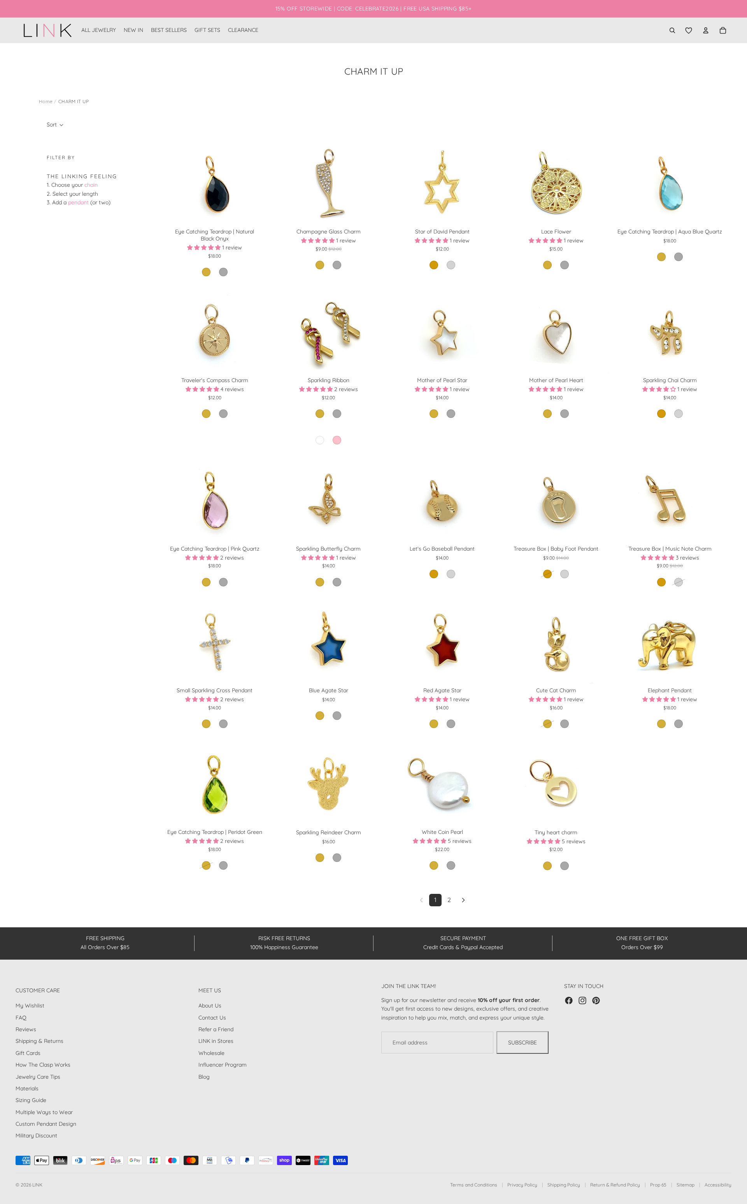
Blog (204, 1076)
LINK (37, 1185)
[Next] (463, 900)
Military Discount (36, 1135)
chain (91, 184)
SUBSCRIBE (522, 1042)
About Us (209, 1005)
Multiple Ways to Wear (44, 1112)
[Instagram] (582, 1000)
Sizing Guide (31, 1100)
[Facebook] (568, 1000)
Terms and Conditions (473, 1185)
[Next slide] (256, 184)
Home (46, 101)
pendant (78, 202)
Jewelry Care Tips (38, 1076)
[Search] (672, 30)
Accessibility (718, 1185)
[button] (55, 124)
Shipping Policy (563, 1185)
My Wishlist (30, 1005)
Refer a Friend (215, 1029)
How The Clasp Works (43, 1064)
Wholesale (211, 1053)
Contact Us (212, 1017)
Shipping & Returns (39, 1040)
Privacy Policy (522, 1185)
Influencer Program (222, 1064)
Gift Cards (28, 1053)
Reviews (26, 1029)
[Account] (705, 30)
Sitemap (685, 1185)
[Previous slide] (172, 184)
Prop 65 (658, 1185)
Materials (27, 1088)
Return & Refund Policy (615, 1185)
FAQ (21, 1017)
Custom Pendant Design (46, 1123)
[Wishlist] (688, 30)
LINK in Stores (215, 1040)
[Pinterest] (596, 1000)
